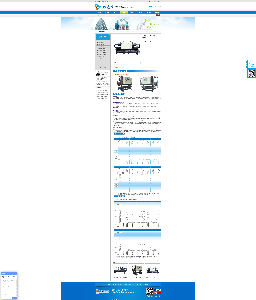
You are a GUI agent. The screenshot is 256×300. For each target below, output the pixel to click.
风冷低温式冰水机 (107, 15)
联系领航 (157, 12)
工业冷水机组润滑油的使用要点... (102, 94)
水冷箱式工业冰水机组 (101, 48)
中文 (149, 1)
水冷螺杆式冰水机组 (100, 42)
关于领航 (107, 12)
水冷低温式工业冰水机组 (101, 52)
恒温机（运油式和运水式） (101, 67)
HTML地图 (124, 294)
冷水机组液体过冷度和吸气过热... (102, 92)
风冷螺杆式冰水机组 (100, 44)
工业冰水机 (102, 15)
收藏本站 (159, 1)
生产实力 (149, 12)
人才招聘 (140, 12)
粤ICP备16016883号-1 (117, 294)
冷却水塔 (98, 65)
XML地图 (128, 294)
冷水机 (112, 15)
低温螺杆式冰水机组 (100, 56)
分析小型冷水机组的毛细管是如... (102, 96)
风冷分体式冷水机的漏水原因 (101, 90)
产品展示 (124, 12)
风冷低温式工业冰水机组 (101, 54)
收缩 (246, 64)
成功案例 (115, 12)
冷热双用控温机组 (100, 63)
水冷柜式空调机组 (100, 58)
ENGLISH (152, 1)
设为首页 (156, 1)
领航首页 (99, 12)
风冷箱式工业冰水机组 (101, 50)
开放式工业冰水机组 (100, 46)
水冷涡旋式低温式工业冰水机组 (120, 277)
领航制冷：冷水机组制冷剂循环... (102, 98)
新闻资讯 (132, 12)
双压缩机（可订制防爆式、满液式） (152, 277)
